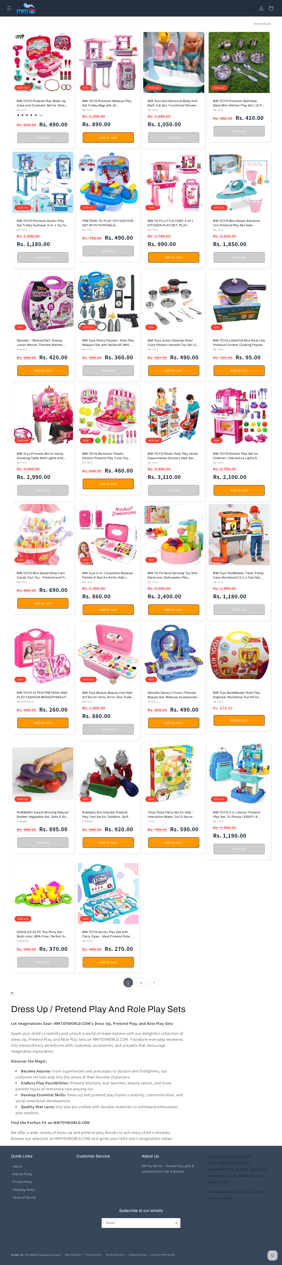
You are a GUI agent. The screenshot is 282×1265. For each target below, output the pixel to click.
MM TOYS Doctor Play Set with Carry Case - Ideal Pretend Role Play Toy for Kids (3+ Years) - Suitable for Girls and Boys (106, 934)
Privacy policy (93, 1254)
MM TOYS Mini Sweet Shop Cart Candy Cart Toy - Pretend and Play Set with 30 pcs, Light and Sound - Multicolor (42, 575)
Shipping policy (138, 1254)
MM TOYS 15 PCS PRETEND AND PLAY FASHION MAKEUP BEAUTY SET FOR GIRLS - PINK (42, 695)
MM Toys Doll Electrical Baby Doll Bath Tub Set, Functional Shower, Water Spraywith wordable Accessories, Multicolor (172, 103)
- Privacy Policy (21, 1182)
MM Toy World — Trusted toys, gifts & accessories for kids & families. (168, 1168)
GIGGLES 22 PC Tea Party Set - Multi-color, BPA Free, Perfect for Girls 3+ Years (41, 934)
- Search (16, 1166)
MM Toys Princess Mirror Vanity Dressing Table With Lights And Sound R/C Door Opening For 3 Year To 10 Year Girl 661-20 (40, 456)
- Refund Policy (21, 1174)
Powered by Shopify (49, 1254)
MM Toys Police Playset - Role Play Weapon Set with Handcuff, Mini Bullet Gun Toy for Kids (108, 343)
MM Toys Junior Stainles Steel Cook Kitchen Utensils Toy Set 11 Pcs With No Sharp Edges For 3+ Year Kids (172, 343)
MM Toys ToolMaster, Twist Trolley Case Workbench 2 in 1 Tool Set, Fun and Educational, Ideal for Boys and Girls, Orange (238, 575)
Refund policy (73, 1254)
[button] (9, 8)
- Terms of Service (23, 1197)
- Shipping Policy (23, 1190)
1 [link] (128, 982)
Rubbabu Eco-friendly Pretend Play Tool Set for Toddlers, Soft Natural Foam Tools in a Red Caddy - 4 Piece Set (105, 815)
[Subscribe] (175, 1223)
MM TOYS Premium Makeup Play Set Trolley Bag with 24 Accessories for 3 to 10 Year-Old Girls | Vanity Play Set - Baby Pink (107, 103)
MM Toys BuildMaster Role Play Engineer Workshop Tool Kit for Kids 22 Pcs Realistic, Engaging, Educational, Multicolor (237, 695)
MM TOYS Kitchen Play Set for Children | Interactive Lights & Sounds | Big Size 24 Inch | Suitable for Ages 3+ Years (235, 456)
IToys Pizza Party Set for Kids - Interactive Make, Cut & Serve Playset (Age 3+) (170, 815)
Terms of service (115, 1254)
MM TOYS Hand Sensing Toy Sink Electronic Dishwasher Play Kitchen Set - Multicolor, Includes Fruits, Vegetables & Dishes (173, 575)
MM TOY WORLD (29, 1254)
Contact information (163, 1254)
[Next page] (154, 982)
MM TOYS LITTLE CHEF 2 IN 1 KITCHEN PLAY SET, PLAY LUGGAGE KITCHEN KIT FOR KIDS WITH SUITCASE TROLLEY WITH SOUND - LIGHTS (172, 223)
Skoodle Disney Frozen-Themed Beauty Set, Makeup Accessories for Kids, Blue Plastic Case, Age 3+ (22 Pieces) (174, 695)
